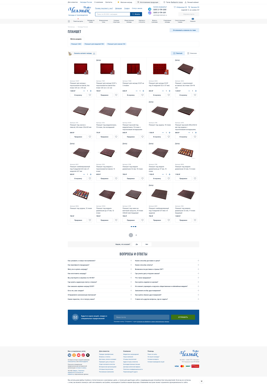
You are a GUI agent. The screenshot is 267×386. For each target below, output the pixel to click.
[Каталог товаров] (70, 21)
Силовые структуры (116, 21)
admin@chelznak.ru (160, 15)
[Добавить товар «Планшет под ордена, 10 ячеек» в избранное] (169, 137)
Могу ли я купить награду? (78, 269)
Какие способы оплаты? (144, 265)
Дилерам (118, 8)
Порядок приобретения (106, 354)
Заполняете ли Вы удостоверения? (148, 290)
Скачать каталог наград (83, 53)
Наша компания (128, 357)
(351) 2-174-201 (159, 12)
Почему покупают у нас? (104, 8)
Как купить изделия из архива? (146, 282)
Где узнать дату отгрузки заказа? (147, 273)
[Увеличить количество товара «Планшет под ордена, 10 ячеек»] (169, 132)
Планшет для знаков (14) (116, 44)
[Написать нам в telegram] (149, 9)
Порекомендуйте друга (130, 372)
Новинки (192, 20)
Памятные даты (78, 21)
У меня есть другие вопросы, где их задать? (151, 299)
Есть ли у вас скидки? (76, 290)
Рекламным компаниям (106, 372)
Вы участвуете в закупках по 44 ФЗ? (81, 278)
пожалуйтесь (72, 361)
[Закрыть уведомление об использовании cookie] (201, 381)
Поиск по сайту (152, 354)
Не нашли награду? (153, 357)
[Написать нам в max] (149, 12)
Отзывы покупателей (129, 359)
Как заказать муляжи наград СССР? (81, 286)
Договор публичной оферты (131, 367)
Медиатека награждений (131, 354)
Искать (137, 14)
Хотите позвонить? (160, 7)
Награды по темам (90, 21)
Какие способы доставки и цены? (147, 261)
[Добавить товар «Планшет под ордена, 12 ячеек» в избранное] (90, 220)
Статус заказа (137, 8)
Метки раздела (75, 39)
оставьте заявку (81, 368)
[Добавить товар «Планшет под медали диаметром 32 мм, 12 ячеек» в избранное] (195, 178)
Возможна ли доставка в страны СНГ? (149, 269)
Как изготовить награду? (77, 273)
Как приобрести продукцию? (78, 265)
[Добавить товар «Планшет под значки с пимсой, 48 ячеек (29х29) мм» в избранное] (90, 137)
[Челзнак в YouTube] (78, 355)
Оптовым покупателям (106, 369)
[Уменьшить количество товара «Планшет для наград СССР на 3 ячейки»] (136, 91)
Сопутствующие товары (180, 21)
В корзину (78, 95)
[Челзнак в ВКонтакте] (69, 355)
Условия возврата (153, 359)
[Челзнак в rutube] (87, 355)
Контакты (108, 2)
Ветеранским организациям (107, 367)
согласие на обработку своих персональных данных (153, 321)
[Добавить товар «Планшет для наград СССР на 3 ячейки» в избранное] (142, 95)
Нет (146, 244)
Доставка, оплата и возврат (107, 359)
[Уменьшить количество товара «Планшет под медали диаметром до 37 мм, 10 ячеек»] (163, 174)
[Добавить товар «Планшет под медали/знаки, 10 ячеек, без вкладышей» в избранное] (116, 137)
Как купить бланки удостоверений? (148, 295)
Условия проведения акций (156, 362)
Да (137, 244)
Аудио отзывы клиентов (130, 362)
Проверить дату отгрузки (107, 362)
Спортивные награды (167, 21)
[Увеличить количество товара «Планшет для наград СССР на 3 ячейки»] (143, 91)
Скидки (126, 8)
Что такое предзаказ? (143, 278)
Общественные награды (129, 21)
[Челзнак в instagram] (83, 355)
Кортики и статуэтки (142, 21)
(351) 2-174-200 (159, 10)
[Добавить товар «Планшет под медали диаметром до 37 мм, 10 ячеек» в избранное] (169, 178)
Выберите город (177, 2)
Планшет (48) (76, 44)
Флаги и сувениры (155, 21)
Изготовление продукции (149, 2)
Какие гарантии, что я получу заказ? (81, 299)
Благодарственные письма (131, 364)
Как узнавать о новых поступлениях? (81, 261)
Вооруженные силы (103, 21)
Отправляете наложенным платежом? (82, 295)
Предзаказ (104, 95)
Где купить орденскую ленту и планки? (82, 282)
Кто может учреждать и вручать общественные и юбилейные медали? (161, 286)
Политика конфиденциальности (133, 369)
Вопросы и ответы (104, 357)
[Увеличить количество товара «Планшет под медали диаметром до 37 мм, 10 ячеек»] (169, 174)
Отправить (183, 317)
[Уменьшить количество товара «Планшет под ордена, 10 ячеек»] (163, 132)
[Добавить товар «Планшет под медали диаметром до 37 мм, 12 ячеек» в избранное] (116, 220)
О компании (98, 2)
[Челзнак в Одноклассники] (74, 355)
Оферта (75, 370)
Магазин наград (126, 2)
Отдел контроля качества (107, 364)
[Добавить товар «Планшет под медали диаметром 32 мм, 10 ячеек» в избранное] (142, 178)
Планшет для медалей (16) (94, 44)
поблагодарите (83, 361)
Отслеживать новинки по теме (184, 30)
